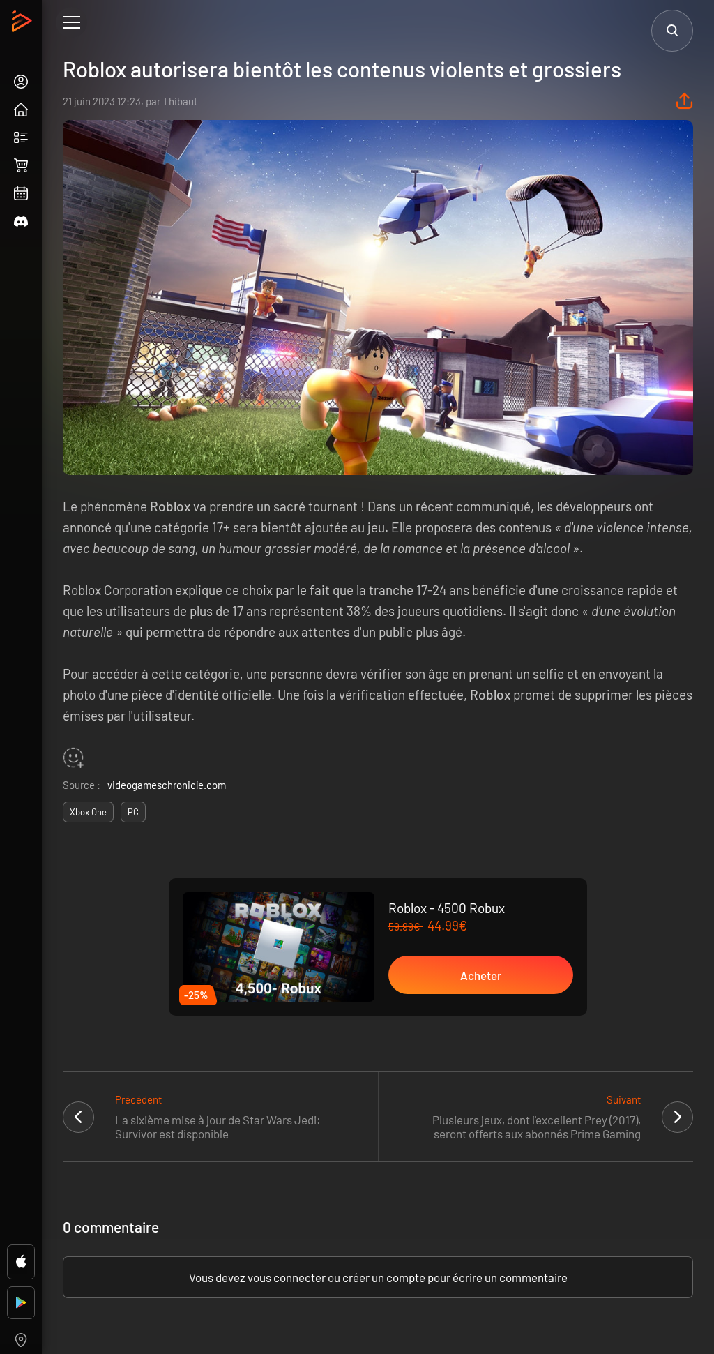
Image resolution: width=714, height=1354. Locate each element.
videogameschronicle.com (166, 784)
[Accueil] (23, 25)
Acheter (480, 975)
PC (133, 812)
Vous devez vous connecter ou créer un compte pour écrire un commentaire (378, 1277)
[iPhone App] (21, 1261)
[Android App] (21, 1302)
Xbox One (88, 812)
